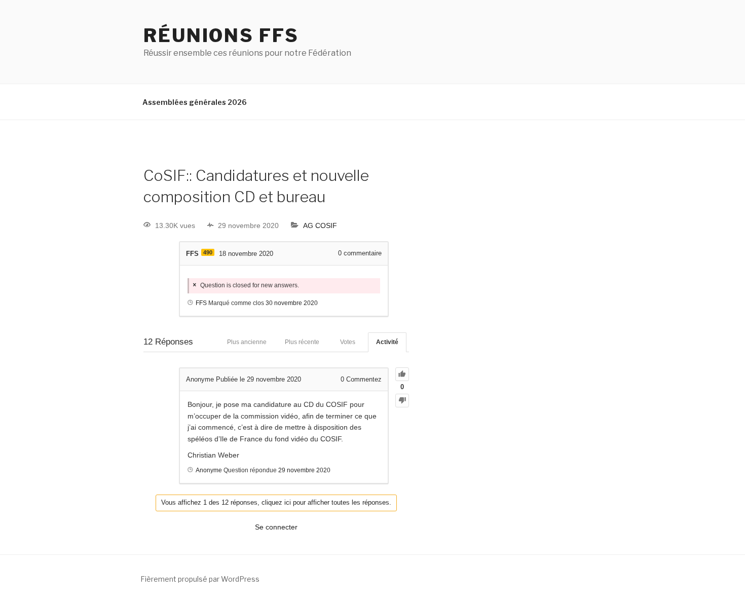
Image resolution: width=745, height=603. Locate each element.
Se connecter (276, 527)
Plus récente (302, 342)
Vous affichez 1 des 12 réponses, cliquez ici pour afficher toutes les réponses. (276, 502)
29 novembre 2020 (304, 470)
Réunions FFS (221, 35)
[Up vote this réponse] (402, 374)
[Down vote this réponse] (402, 400)
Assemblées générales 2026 (194, 102)
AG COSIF (320, 225)
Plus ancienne (247, 342)
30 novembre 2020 (292, 303)
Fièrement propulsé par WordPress (199, 579)
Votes (347, 342)
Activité (387, 342)
